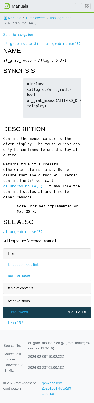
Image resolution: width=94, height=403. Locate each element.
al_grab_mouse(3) (20, 44)
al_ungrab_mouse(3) (23, 186)
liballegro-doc (60, 18)
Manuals (14, 18)
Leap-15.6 (16, 323)
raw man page (19, 275)
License (48, 394)
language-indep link (23, 264)
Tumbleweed (36, 18)
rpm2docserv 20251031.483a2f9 (56, 385)
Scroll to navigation (18, 35)
